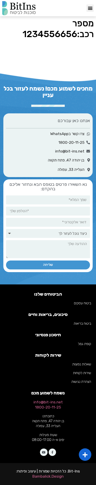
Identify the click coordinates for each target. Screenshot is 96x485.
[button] (90, 8)
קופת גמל (84, 344)
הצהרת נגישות (81, 381)
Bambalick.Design (48, 476)
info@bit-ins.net (48, 402)
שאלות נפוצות (81, 364)
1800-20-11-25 (48, 407)
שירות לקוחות (82, 373)
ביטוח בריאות (82, 323)
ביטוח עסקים (82, 303)
